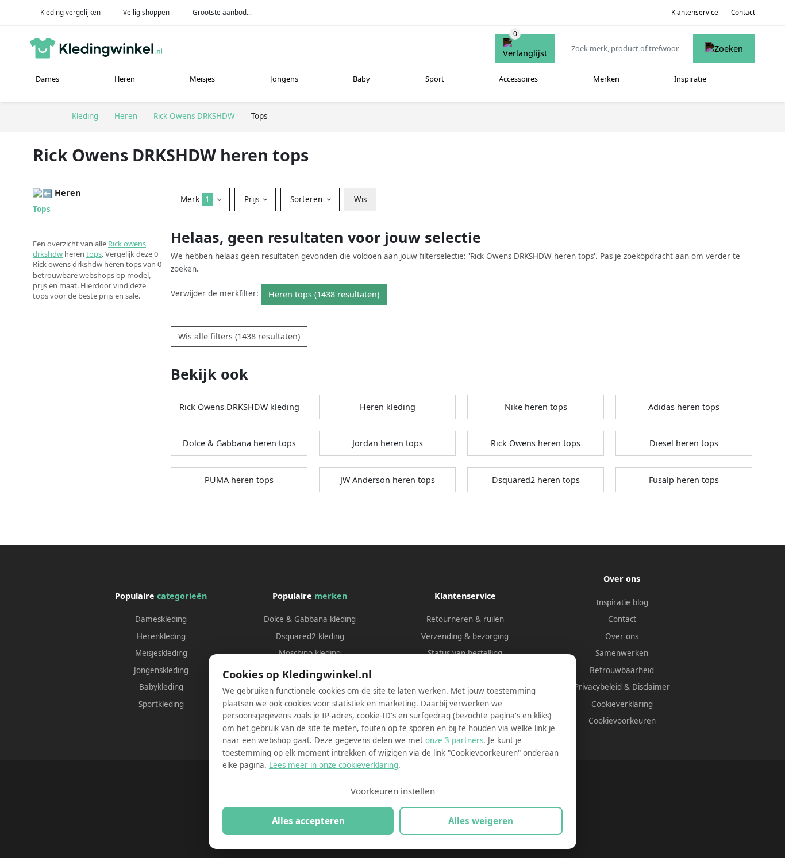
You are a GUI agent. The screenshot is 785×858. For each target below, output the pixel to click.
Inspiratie (690, 79)
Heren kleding (387, 406)
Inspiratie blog (622, 602)
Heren (124, 79)
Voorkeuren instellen (393, 791)
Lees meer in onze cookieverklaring (333, 765)
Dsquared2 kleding (310, 636)
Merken (606, 79)
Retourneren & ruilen (465, 619)
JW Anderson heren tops (387, 479)
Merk (195, 199)
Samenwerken (621, 653)
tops (94, 254)
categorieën (182, 595)
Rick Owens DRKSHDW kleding (239, 406)
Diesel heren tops (683, 443)
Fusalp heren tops (684, 479)
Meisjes (202, 79)
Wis (360, 199)
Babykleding (161, 687)
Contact (743, 12)
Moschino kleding (310, 653)
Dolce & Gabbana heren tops (239, 443)
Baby (361, 79)
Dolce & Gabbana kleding (310, 619)
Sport (434, 79)
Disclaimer (651, 687)
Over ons (621, 636)
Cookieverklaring (622, 704)
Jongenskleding (161, 670)
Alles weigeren (480, 820)
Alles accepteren (308, 820)
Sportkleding (161, 704)
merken (330, 595)
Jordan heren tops (387, 443)
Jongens (284, 79)
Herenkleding (161, 636)
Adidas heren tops (683, 406)
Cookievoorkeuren (622, 721)
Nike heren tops (536, 406)
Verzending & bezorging (465, 636)
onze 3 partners (454, 740)
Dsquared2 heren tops (536, 479)
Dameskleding (161, 619)
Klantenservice (694, 12)
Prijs (252, 199)
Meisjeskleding (161, 653)
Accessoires (518, 79)
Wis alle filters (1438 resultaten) (239, 336)
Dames (47, 79)
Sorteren (307, 199)
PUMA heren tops (239, 479)
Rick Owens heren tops (535, 443)
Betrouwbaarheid (622, 670)
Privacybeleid (598, 687)
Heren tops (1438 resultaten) (323, 294)
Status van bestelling (465, 653)
